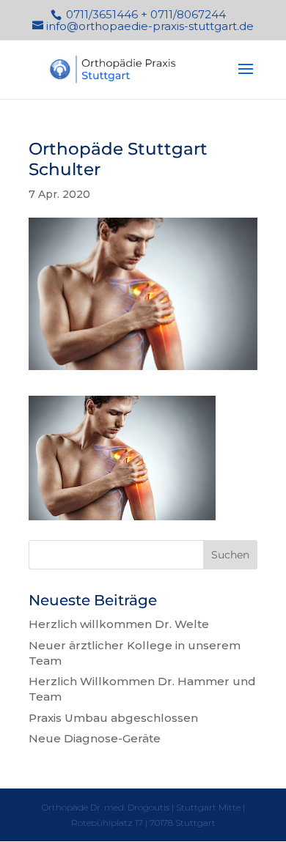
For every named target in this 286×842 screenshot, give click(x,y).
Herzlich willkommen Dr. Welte (119, 624)
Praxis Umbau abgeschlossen (113, 718)
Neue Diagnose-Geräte (95, 738)
